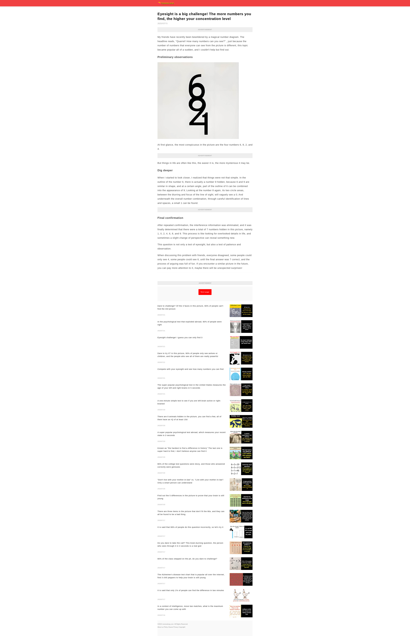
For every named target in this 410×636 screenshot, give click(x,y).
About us (160, 627)
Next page (205, 292)
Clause (170, 627)
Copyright (182, 627)
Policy (166, 627)
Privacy (175, 627)
